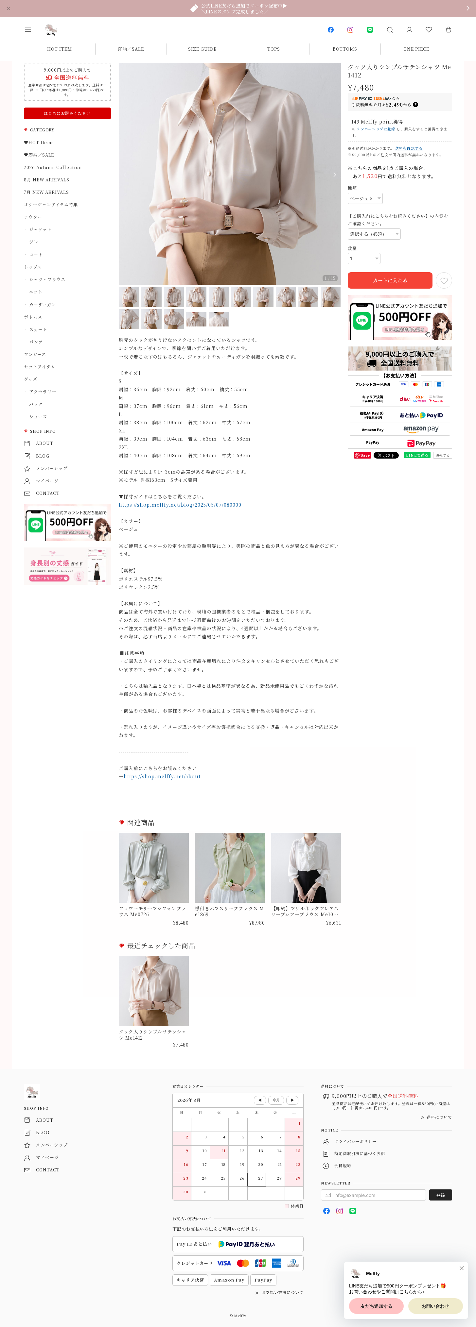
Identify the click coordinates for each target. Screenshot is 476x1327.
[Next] (334, 174)
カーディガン (42, 304)
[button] (32, 30)
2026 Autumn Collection (53, 167)
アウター (33, 217)
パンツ (36, 342)
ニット (36, 292)
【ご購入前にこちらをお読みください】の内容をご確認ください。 (398, 220)
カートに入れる (390, 280)
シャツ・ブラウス (47, 279)
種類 (352, 188)
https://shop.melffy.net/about (162, 776)
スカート (38, 329)
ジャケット (40, 229)
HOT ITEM (59, 49)
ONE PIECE (416, 49)
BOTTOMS (345, 49)
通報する (442, 455)
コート (36, 254)
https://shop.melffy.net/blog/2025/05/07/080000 (180, 504)
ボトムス (33, 317)
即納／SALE (131, 49)
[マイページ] (409, 30)
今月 (276, 1099)
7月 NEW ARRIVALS (46, 192)
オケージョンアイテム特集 (51, 204)
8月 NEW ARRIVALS (46, 179)
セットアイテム (39, 366)
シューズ (38, 416)
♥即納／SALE (39, 155)
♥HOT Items (39, 142)
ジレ (33, 242)
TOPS (273, 49)
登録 (440, 1195)
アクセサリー (43, 391)
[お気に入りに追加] (444, 280)
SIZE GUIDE (202, 49)
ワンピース (35, 354)
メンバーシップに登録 (376, 128)
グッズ (30, 379)
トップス (33, 267)
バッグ (36, 404)
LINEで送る (417, 455)
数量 (352, 248)
